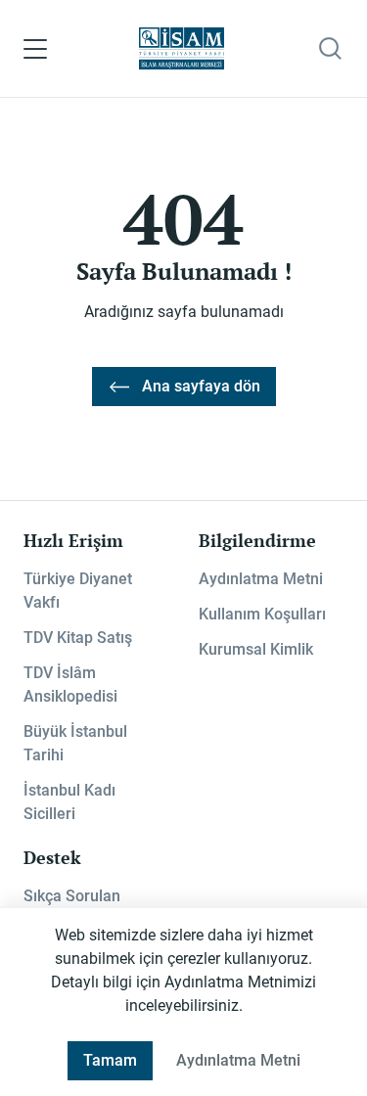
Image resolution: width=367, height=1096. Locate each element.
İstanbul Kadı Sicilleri (69, 802)
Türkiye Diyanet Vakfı (77, 591)
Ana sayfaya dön (201, 386)
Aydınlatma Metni (261, 579)
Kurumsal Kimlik (256, 649)
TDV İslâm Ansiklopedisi (70, 684)
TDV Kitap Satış (77, 637)
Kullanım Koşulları (262, 614)
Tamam (110, 1060)
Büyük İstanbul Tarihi (75, 743)
